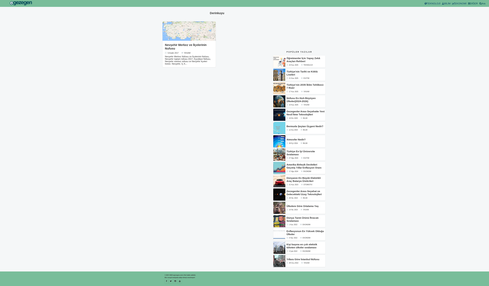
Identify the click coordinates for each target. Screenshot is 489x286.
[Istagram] (175, 281)
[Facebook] (166, 281)
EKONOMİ (460, 3)
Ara (483, 3)
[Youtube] (180, 281)
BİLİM (447, 3)
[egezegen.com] (21, 3)
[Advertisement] (299, 29)
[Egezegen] (171, 281)
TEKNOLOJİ (433, 3)
